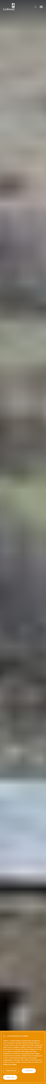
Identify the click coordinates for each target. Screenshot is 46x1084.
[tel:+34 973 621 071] (35, 6)
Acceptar (29, 1071)
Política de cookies (10, 1064)
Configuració (11, 1071)
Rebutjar (10, 1077)
